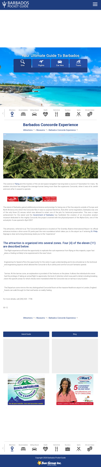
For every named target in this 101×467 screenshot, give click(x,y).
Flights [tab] (41, 65)
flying (17, 184)
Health (45, 110)
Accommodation (23, 110)
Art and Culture (89, 110)
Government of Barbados (43, 215)
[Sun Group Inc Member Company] (49, 463)
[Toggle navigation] (95, 4)
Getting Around (34, 110)
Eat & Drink (56, 110)
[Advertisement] (50, 28)
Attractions (12, 110)
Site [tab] (22, 65)
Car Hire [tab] (60, 65)
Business (67, 110)
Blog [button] (75, 334)
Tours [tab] (78, 65)
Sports (79, 110)
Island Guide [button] (26, 334)
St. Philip (94, 231)
